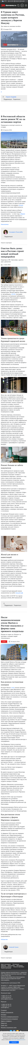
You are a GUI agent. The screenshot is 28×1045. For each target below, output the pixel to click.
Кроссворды (11, 965)
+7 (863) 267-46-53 (6, 1006)
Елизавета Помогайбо (16, 232)
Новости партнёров (18, 966)
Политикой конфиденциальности (18, 1039)
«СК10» (13, 294)
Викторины (20, 965)
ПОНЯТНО (14, 1042)
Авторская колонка (6, 966)
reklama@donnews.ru (7, 999)
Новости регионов (6, 968)
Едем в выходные (6, 964)
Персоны (3, 965)
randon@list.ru (5, 1007)
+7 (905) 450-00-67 (6, 997)
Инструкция (16, 964)
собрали (22, 214)
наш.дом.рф (19, 593)
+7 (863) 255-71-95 (6, 996)
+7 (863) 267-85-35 (6, 1004)
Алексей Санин (13, 947)
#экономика (4, 224)
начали (21, 205)
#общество (4, 939)
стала (12, 687)
